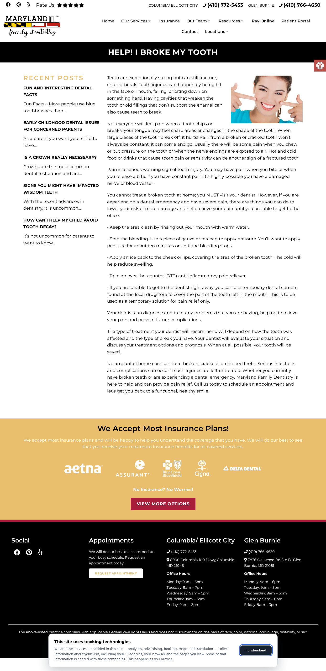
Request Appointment (116, 573)
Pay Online (263, 21)
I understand (256, 650)
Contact (190, 31)
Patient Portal (295, 21)
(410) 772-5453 (225, 5)
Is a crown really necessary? (60, 157)
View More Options (163, 503)
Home (108, 21)
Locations (215, 31)
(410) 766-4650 (302, 5)
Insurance (169, 21)
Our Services (134, 21)
